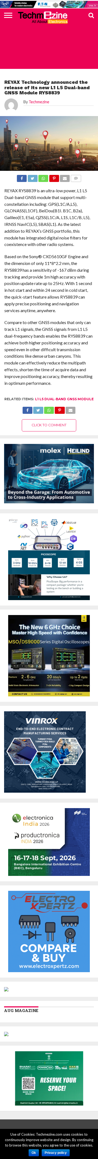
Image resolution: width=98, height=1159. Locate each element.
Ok (34, 1153)
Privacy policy (56, 1153)
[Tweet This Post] (38, 408)
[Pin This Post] (60, 408)
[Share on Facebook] (27, 408)
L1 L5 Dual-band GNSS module (64, 399)
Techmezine (39, 102)
